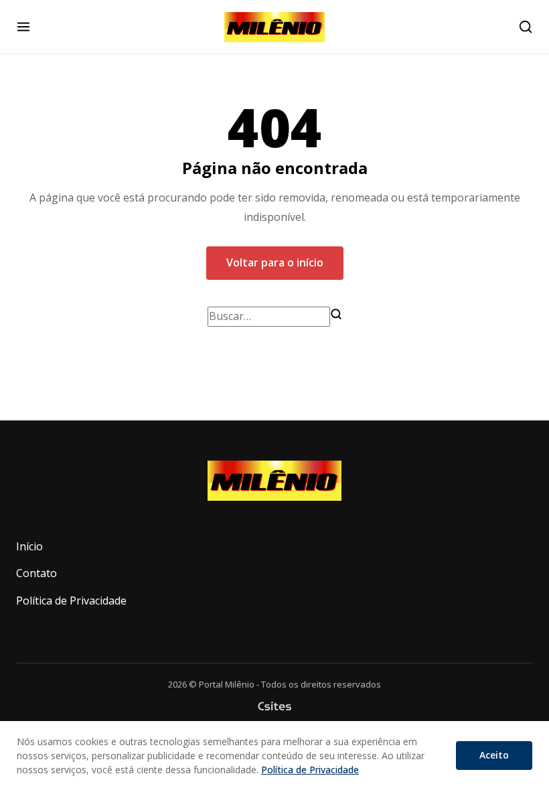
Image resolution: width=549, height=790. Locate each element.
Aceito (494, 754)
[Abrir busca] (525, 26)
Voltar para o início (274, 262)
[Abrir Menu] (23, 26)
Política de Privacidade (71, 600)
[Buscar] (336, 314)
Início (29, 546)
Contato (36, 573)
